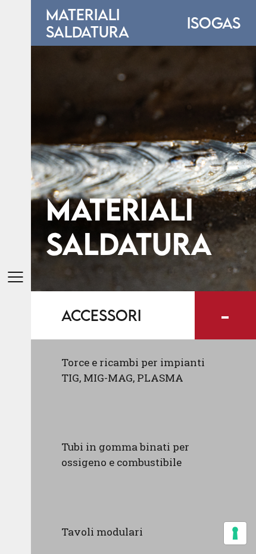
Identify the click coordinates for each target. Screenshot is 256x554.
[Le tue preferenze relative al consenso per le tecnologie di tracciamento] (235, 533)
